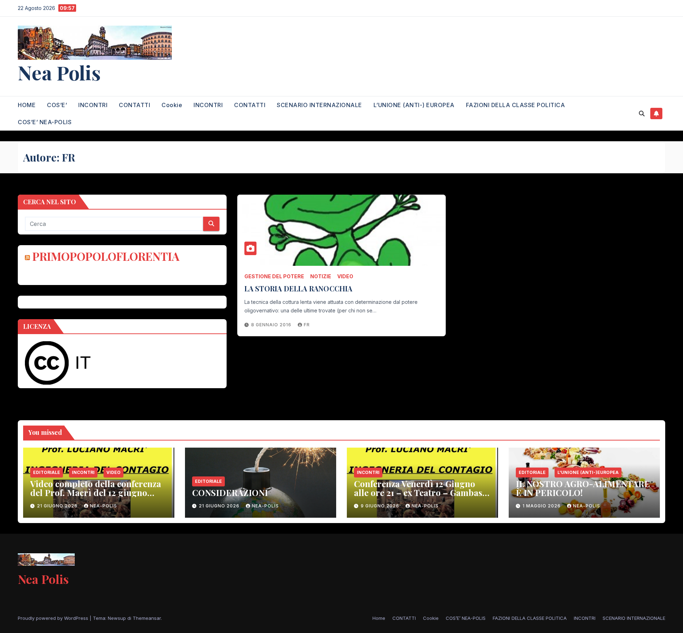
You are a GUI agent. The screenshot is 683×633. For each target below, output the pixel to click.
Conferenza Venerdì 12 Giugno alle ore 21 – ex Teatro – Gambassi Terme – (421, 492)
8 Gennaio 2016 (272, 324)
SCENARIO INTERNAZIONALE (319, 105)
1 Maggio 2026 (542, 505)
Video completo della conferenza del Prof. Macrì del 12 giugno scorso (95, 492)
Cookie (172, 105)
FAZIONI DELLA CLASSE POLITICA (515, 105)
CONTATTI (134, 105)
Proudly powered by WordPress (54, 618)
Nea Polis (59, 72)
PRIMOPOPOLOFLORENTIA (105, 256)
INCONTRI (92, 105)
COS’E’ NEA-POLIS (45, 122)
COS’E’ (57, 105)
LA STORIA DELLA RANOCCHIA (298, 288)
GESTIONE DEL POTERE (274, 276)
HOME (27, 105)
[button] (642, 113)
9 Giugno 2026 (381, 505)
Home (378, 618)
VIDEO (345, 276)
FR (307, 324)
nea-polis (103, 505)
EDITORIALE (46, 472)
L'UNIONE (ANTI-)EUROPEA (588, 472)
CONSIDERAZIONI (230, 492)
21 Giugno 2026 (58, 505)
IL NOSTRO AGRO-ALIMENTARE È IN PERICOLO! (583, 488)
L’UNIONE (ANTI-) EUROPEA (414, 105)
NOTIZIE (320, 276)
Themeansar (147, 618)
